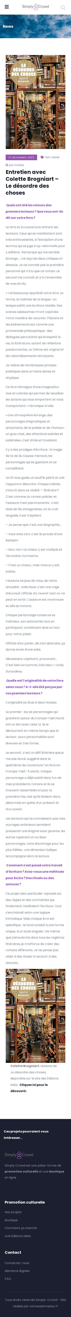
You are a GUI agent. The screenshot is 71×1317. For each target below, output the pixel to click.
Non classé (52, 157)
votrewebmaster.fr (44, 1306)
